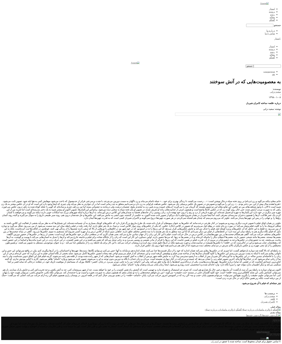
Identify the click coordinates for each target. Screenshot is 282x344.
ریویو (272, 14)
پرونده (272, 11)
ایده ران (215, 341)
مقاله (272, 17)
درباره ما (270, 30)
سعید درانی (275, 92)
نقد (273, 74)
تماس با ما (270, 33)
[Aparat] (264, 3)
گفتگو (272, 20)
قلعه (273, 299)
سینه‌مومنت (269, 71)
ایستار (272, 9)
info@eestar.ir (263, 332)
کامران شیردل (268, 301)
